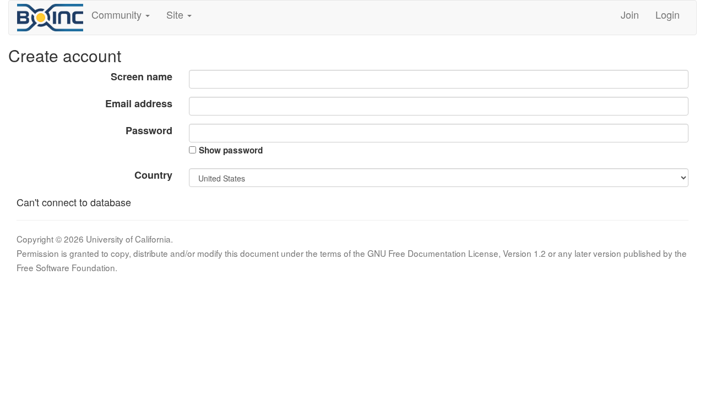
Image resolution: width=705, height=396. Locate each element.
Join (630, 14)
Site (176, 14)
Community (117, 14)
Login (667, 14)
